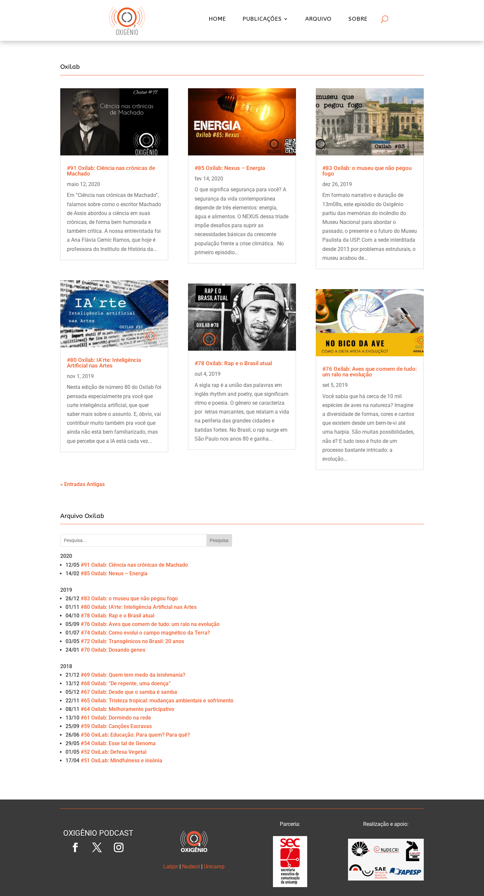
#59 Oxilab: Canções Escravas (116, 726)
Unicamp (214, 866)
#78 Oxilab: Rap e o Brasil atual (233, 363)
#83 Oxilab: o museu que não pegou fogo (367, 171)
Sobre (357, 19)
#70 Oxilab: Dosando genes (113, 650)
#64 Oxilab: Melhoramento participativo (127, 709)
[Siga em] (98, 869)
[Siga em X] (96, 847)
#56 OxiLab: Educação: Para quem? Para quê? (135, 735)
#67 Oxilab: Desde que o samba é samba (129, 692)
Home (217, 19)
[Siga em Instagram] (118, 847)
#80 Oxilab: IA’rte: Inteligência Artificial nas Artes (104, 363)
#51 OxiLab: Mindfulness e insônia (121, 760)
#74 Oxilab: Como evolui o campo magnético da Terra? (145, 633)
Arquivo (318, 19)
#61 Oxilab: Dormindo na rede (116, 718)
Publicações (262, 19)
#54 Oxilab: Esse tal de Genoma (118, 743)
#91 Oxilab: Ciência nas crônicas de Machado (111, 171)
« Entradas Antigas (82, 484)
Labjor (170, 866)
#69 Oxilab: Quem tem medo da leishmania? (133, 675)
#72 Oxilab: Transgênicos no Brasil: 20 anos (132, 641)
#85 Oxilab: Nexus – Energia (230, 168)
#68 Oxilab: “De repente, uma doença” (126, 683)
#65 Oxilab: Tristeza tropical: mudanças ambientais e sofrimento (157, 700)
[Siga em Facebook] (75, 847)
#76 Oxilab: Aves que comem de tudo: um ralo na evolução (369, 372)
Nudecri (191, 866)
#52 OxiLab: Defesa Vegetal (114, 752)
